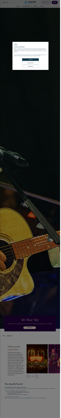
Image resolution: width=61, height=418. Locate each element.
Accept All (30, 59)
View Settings (30, 66)
